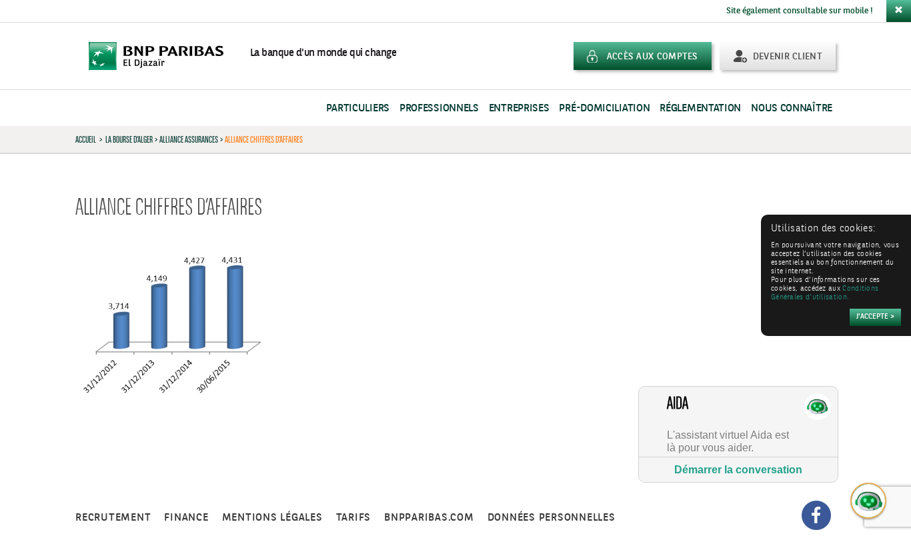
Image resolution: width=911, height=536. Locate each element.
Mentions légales (272, 517)
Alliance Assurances (188, 139)
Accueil (85, 139)
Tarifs (353, 517)
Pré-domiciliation (604, 108)
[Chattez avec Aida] (869, 501)
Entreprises (519, 108)
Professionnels (439, 108)
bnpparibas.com (429, 517)
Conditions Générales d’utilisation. (824, 293)
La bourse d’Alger (129, 139)
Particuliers (357, 108)
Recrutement (113, 517)
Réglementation (700, 108)
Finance (186, 517)
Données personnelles (552, 517)
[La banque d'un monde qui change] (162, 56)
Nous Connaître (791, 108)
